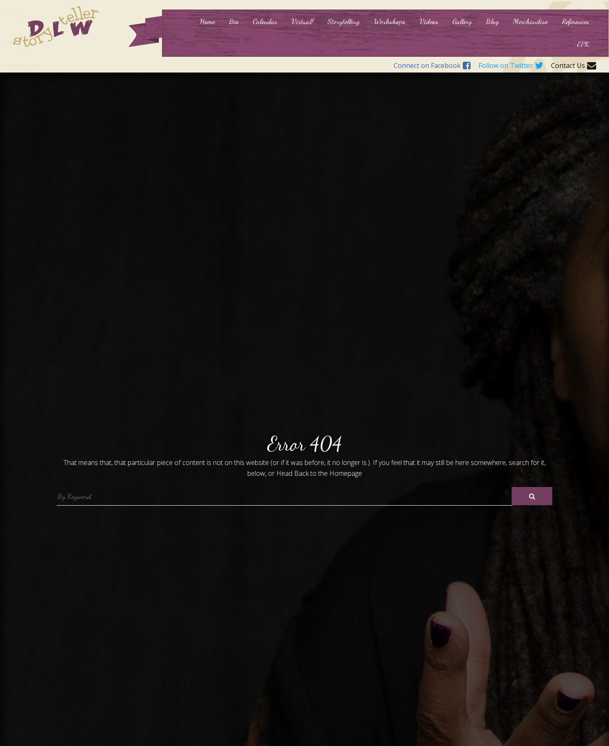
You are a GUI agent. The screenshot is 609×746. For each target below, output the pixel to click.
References (575, 21)
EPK (583, 43)
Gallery (462, 21)
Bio (234, 21)
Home (207, 21)
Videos (428, 21)
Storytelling (344, 21)
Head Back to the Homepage (319, 473)
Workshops (389, 21)
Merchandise (530, 21)
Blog (492, 21)
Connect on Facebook (427, 66)
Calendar (265, 21)
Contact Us (568, 66)
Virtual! (302, 21)
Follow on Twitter (506, 66)
